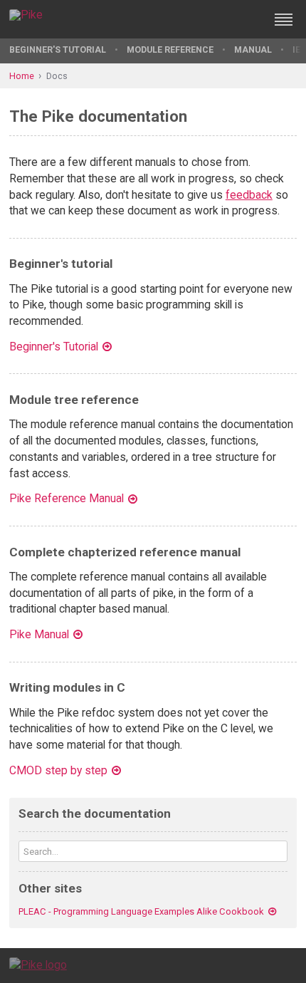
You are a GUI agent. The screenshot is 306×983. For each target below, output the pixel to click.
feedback (249, 195)
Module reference (170, 49)
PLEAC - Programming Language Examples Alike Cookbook (141, 911)
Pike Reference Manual (66, 498)
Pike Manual (39, 634)
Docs (57, 76)
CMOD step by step (58, 770)
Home (21, 76)
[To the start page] (38, 965)
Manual (253, 49)
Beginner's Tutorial (57, 49)
